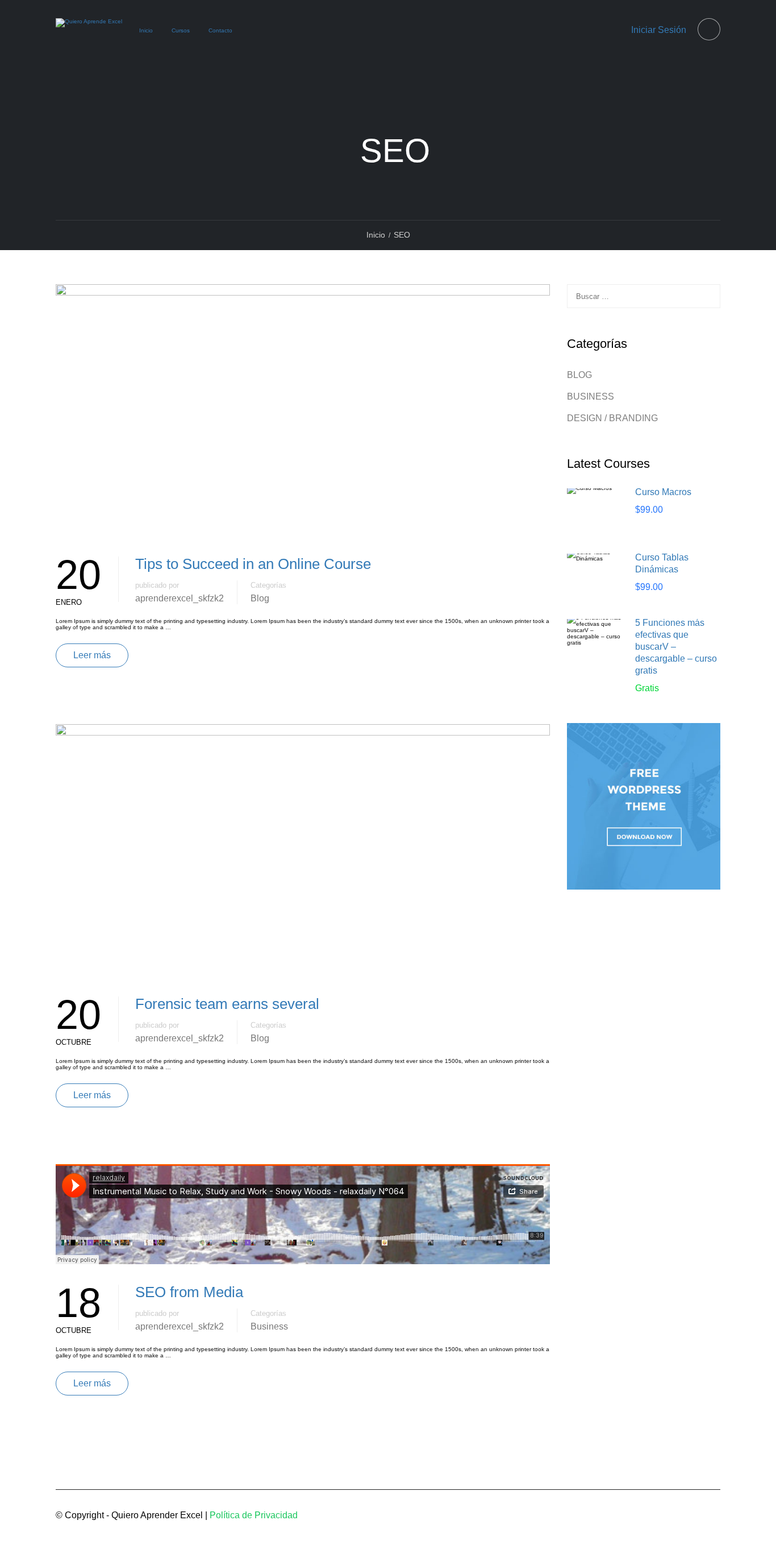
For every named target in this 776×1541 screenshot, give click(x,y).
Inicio (146, 30)
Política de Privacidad (254, 1515)
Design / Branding (612, 418)
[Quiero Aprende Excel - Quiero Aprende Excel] (89, 31)
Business (269, 1326)
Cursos (181, 30)
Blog (260, 598)
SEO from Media (189, 1292)
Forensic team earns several (227, 1003)
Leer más (92, 655)
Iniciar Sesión (658, 30)
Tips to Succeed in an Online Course (253, 563)
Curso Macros (663, 492)
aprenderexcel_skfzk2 (179, 598)
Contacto (220, 30)
